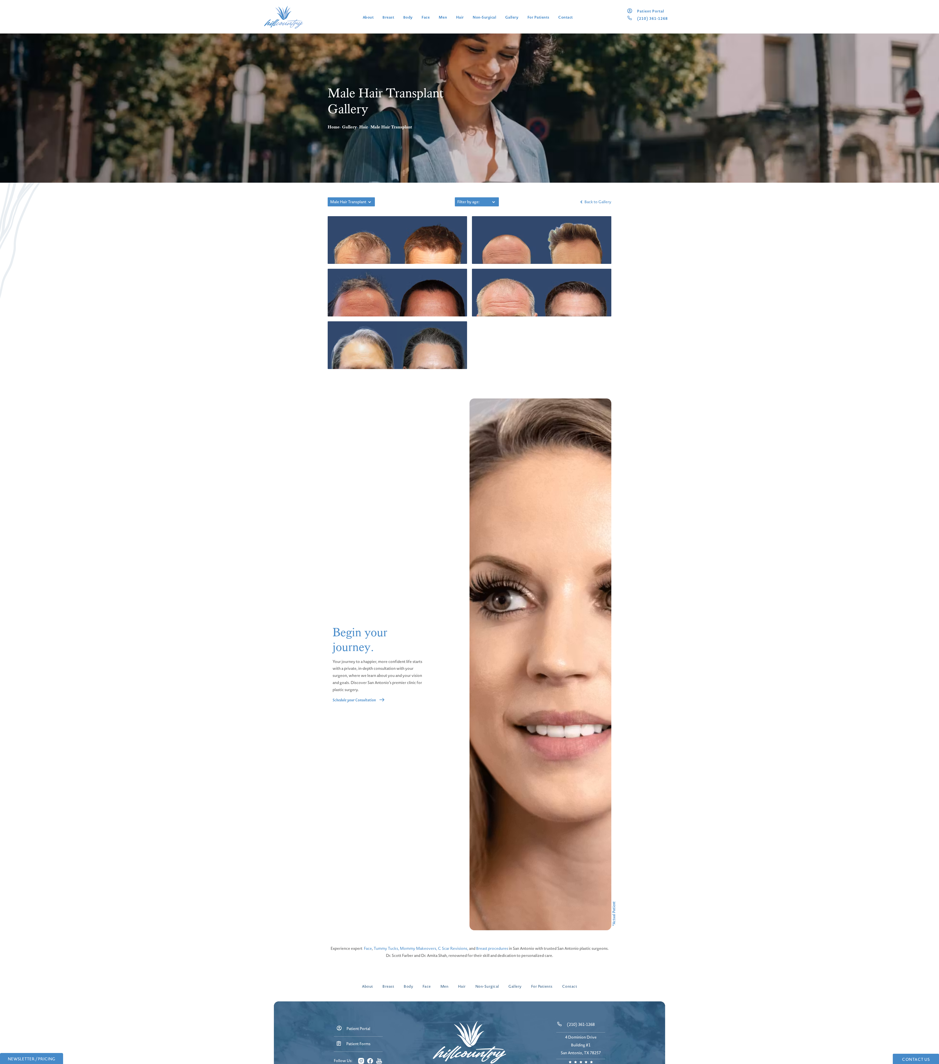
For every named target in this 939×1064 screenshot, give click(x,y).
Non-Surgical (484, 17)
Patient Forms (358, 1044)
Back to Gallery (597, 202)
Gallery (512, 17)
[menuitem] (361, 1061)
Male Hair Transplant (391, 127)
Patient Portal (358, 1028)
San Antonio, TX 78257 (581, 1052)
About (368, 17)
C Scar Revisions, (453, 948)
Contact (565, 17)
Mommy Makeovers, (418, 948)
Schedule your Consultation (354, 700)
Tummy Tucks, (386, 948)
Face (426, 17)
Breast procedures (492, 948)
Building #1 (581, 1045)
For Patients (538, 17)
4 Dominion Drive (581, 1037)
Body (408, 17)
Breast (388, 17)
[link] (650, 11)
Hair (460, 17)
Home (334, 127)
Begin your (360, 639)
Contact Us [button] (916, 1059)
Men (443, 17)
